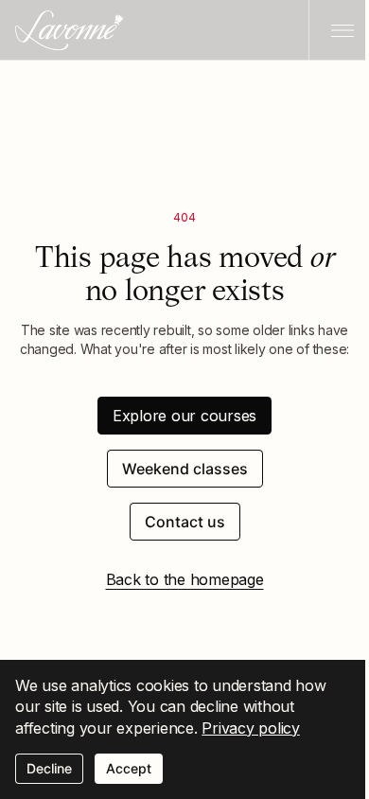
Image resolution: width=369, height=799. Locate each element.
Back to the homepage (185, 579)
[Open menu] (338, 30)
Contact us (185, 521)
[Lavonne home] (69, 30)
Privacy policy (251, 728)
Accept (128, 768)
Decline (49, 768)
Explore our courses (184, 415)
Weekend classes (185, 468)
